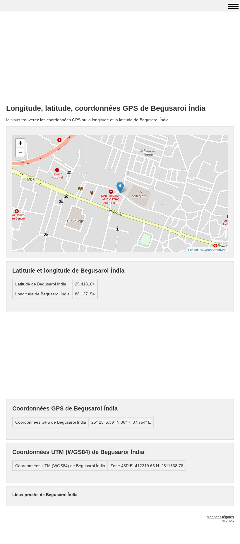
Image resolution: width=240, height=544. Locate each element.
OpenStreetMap (215, 249)
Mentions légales (220, 517)
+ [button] (20, 143)
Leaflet (193, 249)
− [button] (20, 152)
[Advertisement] (120, 59)
